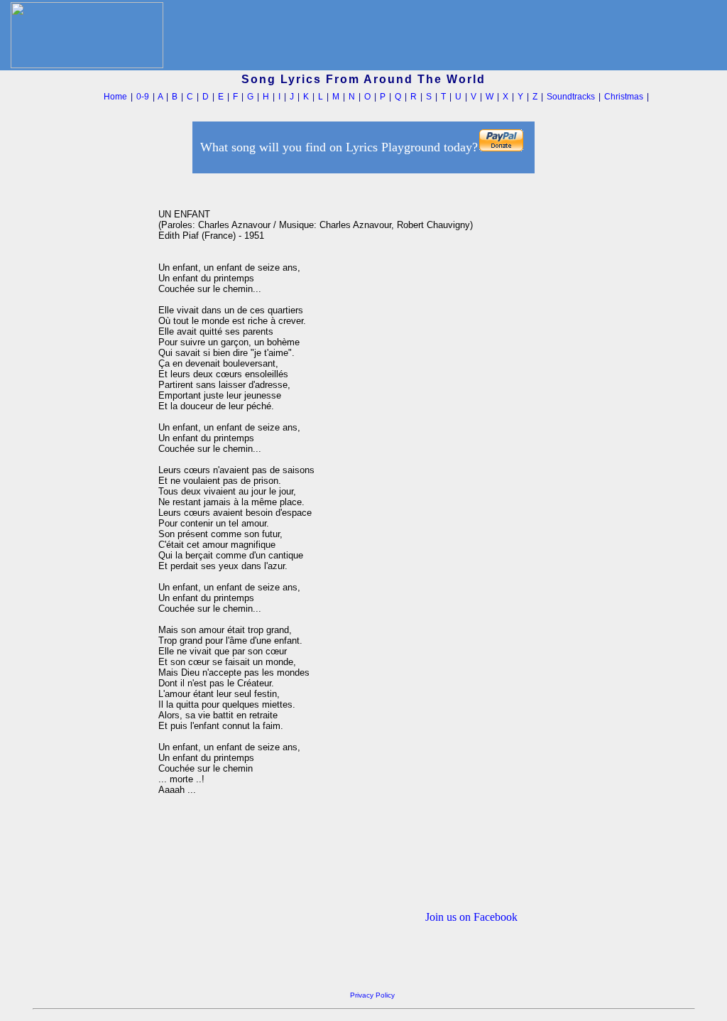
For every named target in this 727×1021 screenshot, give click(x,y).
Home (115, 97)
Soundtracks (571, 97)
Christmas (623, 97)
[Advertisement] (91, 390)
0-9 (142, 97)
